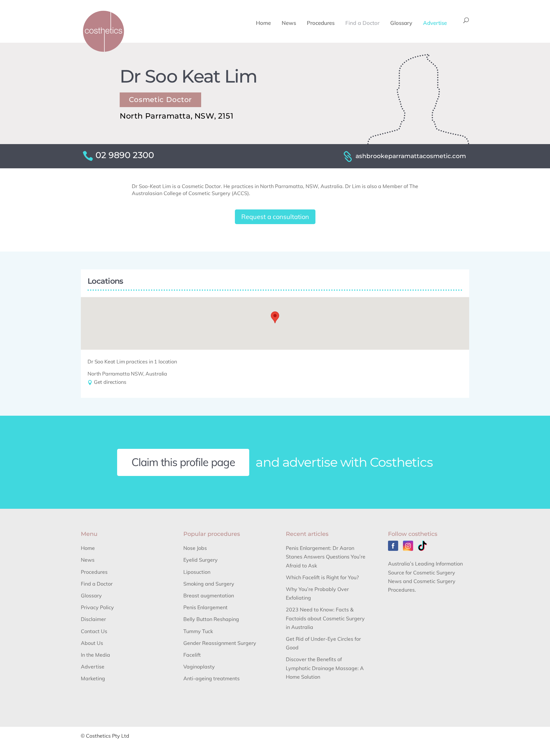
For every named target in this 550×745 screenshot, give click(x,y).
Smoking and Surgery (208, 584)
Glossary (401, 23)
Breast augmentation (208, 595)
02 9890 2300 (124, 155)
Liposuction (196, 572)
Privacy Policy (97, 607)
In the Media (95, 655)
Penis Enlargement (205, 607)
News (289, 23)
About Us (92, 643)
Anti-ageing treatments (211, 678)
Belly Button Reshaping (211, 619)
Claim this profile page (183, 462)
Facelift (192, 655)
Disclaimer (93, 619)
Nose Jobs (195, 548)
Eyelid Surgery (200, 560)
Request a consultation (275, 217)
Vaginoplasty (199, 666)
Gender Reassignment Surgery (219, 643)
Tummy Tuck (198, 631)
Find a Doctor (362, 23)
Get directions (109, 382)
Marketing (93, 678)
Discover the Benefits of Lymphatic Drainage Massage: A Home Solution (325, 668)
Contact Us (94, 631)
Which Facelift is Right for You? (322, 577)
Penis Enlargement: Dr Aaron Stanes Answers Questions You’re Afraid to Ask (325, 556)
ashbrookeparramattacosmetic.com (411, 156)
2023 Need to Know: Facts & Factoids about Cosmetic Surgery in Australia (325, 618)
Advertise (435, 23)
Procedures (321, 23)
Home (263, 23)
